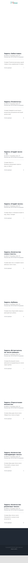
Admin (7, 55)
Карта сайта (14, 549)
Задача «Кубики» (11, 302)
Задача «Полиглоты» (12, 102)
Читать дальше (8, 67)
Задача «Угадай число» (13, 204)
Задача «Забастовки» (12, 53)
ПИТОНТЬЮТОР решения (17, 57)
